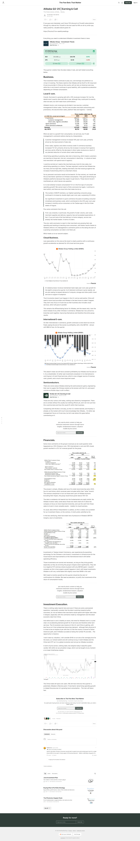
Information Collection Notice (69, 713)
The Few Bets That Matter (53, 14)
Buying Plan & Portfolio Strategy (54, 788)
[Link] (41, 77)
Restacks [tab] (53, 734)
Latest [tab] (48, 773)
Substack (63, 838)
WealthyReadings (54, 43)
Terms (74, 830)
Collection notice (81, 830)
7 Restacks (58, 718)
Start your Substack (66, 834)
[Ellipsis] (96, 747)
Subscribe (128, 2)
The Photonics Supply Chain (52, 798)
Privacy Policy (81, 713)
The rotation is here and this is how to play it (54, 779)
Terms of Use (77, 711)
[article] (70, 780)
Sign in (135, 2)
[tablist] (49, 734)
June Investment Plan (50, 778)
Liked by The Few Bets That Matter (54, 749)
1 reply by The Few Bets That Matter (56, 759)
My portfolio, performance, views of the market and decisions (58, 790)
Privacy (70, 830)
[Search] (118, 2)
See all (46, 808)
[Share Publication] (122, 2)
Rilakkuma (49, 747)
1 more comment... (47, 766)
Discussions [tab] (54, 773)
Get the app (77, 834)
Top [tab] (45, 773)
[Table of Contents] (2, 420)
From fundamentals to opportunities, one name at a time (57, 800)
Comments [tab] (47, 734)
